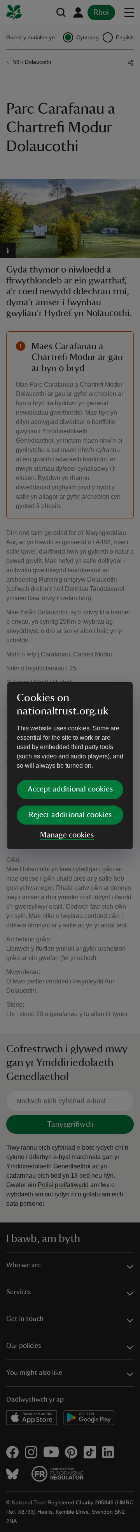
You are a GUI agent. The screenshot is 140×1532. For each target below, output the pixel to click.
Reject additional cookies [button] (70, 815)
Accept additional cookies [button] (70, 789)
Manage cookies (67, 835)
